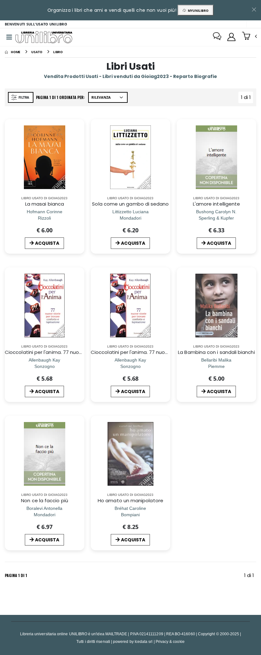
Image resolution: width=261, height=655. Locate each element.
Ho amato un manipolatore (130, 500)
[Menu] (9, 37)
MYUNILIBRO (197, 10)
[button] (249, 37)
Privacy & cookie (170, 641)
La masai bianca (44, 204)
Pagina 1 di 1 (16, 575)
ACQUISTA (47, 243)
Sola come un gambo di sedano (130, 204)
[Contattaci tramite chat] (217, 37)
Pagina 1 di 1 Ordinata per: (60, 97)
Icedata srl (144, 641)
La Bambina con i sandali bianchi (216, 352)
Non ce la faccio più (44, 500)
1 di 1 (247, 98)
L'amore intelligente (216, 204)
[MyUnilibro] (231, 37)
